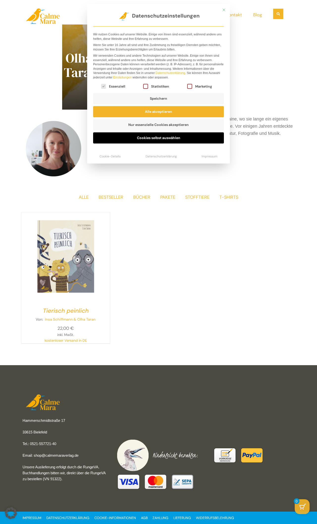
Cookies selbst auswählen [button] (158, 138)
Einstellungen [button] (122, 77)
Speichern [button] (158, 98)
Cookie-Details (110, 156)
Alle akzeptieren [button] (158, 111)
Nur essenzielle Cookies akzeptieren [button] (158, 124)
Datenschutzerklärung (170, 73)
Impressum (209, 156)
